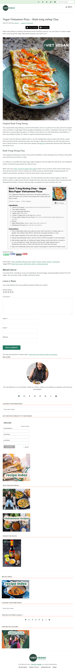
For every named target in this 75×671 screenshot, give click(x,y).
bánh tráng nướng (30, 264)
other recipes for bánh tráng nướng (25, 169)
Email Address (8, 428)
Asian (13, 262)
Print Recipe (45, 27)
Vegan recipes (46, 262)
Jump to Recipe (32, 27)
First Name (7, 434)
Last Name (7, 440)
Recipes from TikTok (29, 262)
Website (5, 337)
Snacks (39, 262)
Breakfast (18, 262)
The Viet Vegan (36, 664)
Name (5, 318)
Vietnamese (56, 262)
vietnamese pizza (42, 264)
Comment (6, 297)
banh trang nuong (17, 264)
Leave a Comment (27, 23)
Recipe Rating (7, 290)
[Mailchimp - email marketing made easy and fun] (26, 447)
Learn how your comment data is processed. (43, 354)
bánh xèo (42, 143)
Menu (70, 7)
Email (5, 328)
